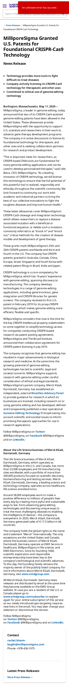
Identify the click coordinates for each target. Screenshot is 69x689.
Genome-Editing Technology (21, 413)
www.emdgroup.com (35, 574)
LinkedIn (18, 439)
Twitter (40, 431)
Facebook (36, 435)
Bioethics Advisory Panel (47, 393)
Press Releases (13, 25)
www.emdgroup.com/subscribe (24, 596)
